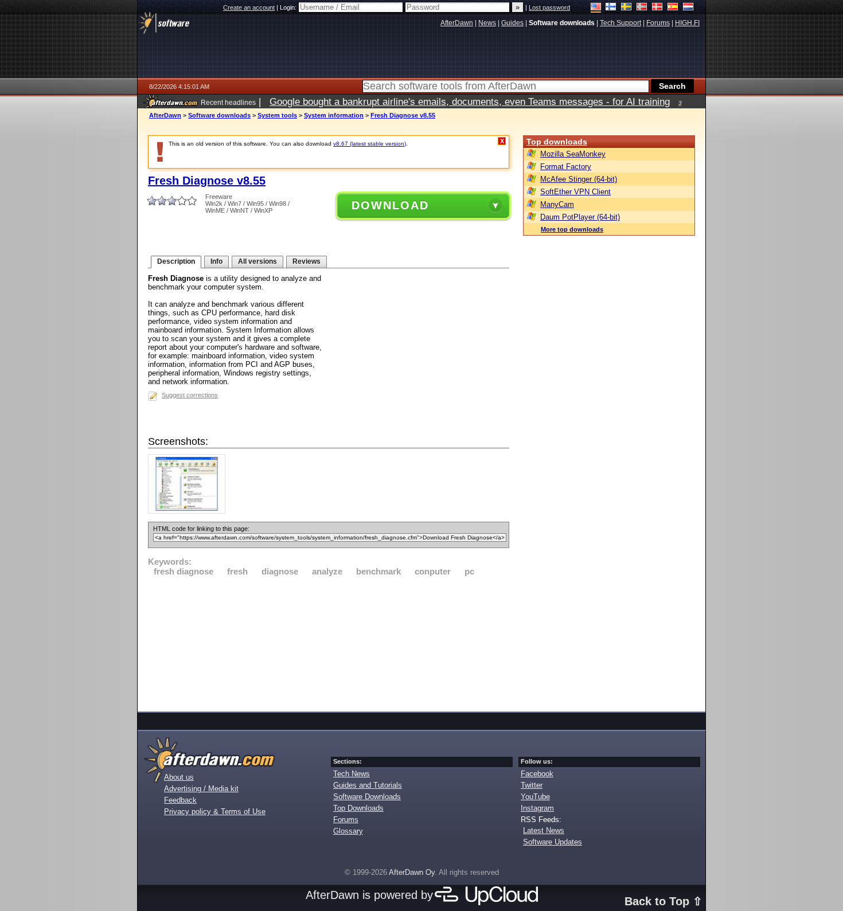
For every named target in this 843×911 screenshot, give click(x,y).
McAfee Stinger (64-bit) (578, 179)
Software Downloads (367, 796)
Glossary (348, 831)
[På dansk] (657, 8)
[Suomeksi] (611, 8)
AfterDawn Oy (412, 872)
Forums (345, 819)
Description (176, 261)
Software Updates (552, 842)
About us (179, 777)
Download (390, 205)
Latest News (543, 830)
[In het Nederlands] (688, 8)
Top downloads (556, 141)
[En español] (673, 8)
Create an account (249, 7)
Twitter (532, 785)
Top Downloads (358, 808)
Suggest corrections (190, 395)
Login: (289, 7)
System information (334, 115)
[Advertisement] (328, 642)
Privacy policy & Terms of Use (215, 811)
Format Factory (565, 166)
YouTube (535, 796)
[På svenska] (626, 8)
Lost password (549, 7)
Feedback (180, 800)
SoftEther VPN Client (575, 191)
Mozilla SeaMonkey (573, 154)
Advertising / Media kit (201, 788)
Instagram (537, 808)
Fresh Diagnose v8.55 (402, 115)
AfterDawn (165, 115)
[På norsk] (642, 8)
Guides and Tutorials (367, 785)
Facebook (537, 773)
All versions (257, 261)
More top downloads (572, 229)
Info (216, 261)
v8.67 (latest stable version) (369, 143)
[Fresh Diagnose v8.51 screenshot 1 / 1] (189, 511)
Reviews (306, 261)
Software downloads (219, 115)
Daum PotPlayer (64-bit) (580, 217)
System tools (277, 115)
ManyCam (557, 204)
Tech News (351, 773)
